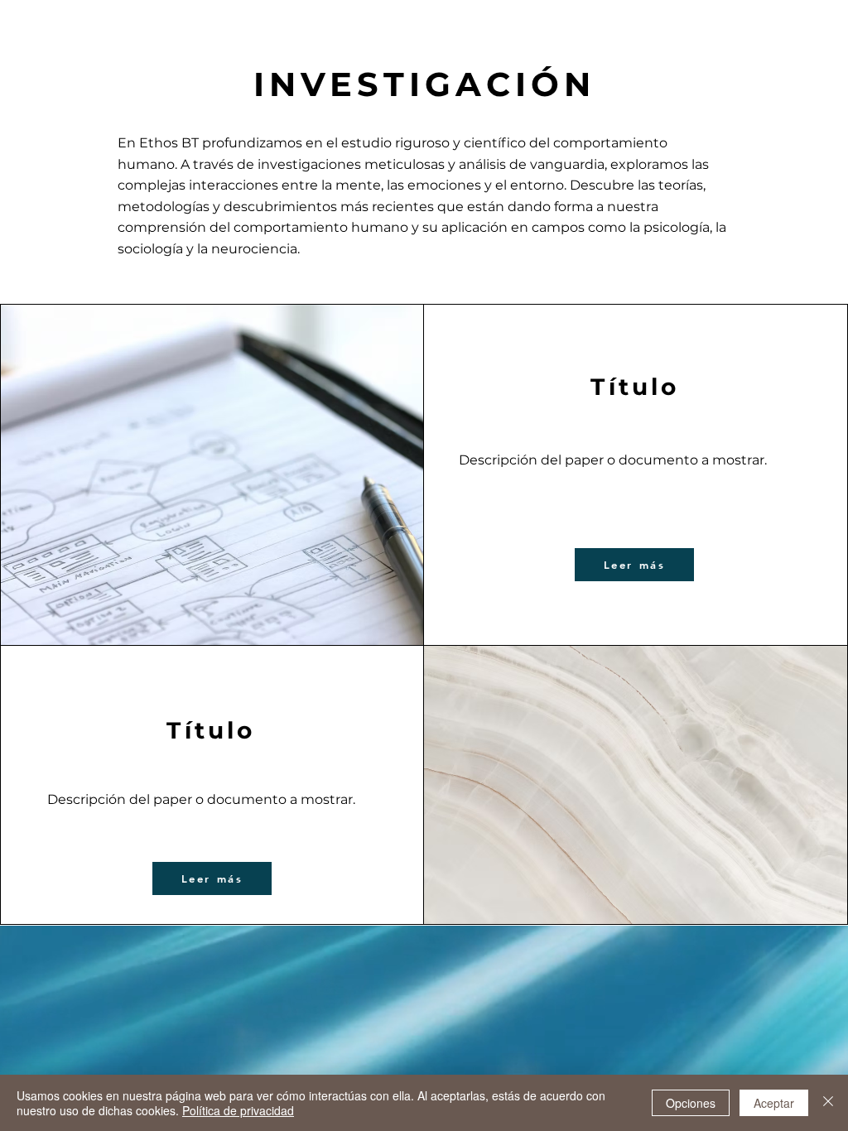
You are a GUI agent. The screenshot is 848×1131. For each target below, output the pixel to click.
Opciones (691, 1103)
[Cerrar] (828, 1103)
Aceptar (774, 1103)
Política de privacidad (238, 1110)
